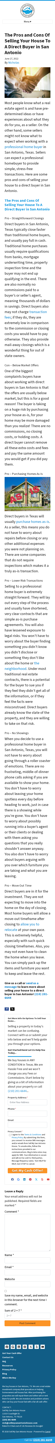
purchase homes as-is (32, 521)
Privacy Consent (15, 1131)
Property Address (18, 1097)
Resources (7, 1365)
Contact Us (7, 1357)
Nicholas (13, 63)
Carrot (47, 1431)
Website (10, 1279)
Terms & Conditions (32, 1134)
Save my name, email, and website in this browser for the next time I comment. (26, 1300)
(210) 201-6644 (17, 1091)
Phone (12, 1109)
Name (9, 1255)
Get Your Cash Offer (12, 1353)
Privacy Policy (17, 1137)
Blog (4, 1373)
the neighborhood (22, 666)
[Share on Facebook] (7, 1009)
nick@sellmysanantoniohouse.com (19, 1422)
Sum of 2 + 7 (13, 1311)
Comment (12, 1212)
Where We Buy (9, 1377)
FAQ (4, 1361)
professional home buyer (23, 147)
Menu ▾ (27, 21)
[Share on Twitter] (12, 1009)
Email (11, 1120)
